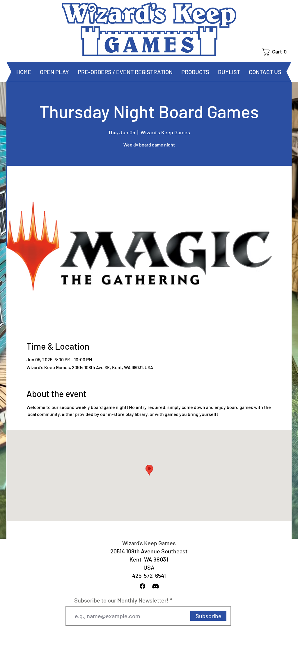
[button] (276, 52)
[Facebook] (142, 586)
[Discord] (155, 586)
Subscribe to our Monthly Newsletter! (121, 600)
